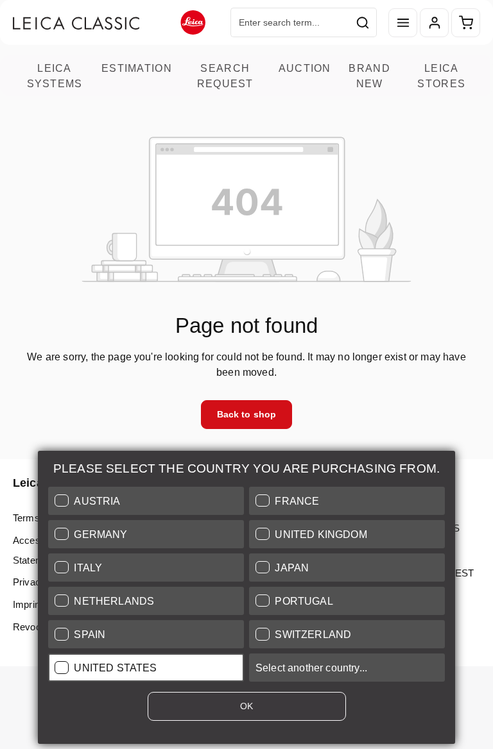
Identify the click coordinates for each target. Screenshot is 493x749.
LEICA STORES (441, 75)
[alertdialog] (246, 600)
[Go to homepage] (109, 23)
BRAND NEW (369, 75)
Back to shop (247, 414)
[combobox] (290, 22)
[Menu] (402, 22)
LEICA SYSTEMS (55, 75)
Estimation (136, 68)
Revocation (37, 626)
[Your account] (434, 22)
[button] (146, 501)
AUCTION (305, 68)
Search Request (225, 75)
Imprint (27, 604)
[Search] (363, 22)
